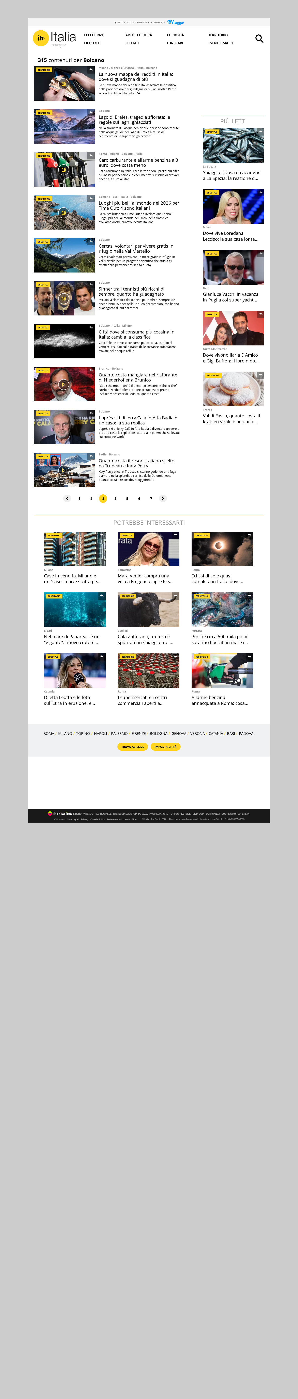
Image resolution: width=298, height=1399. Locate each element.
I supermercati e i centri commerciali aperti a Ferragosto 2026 (142, 703)
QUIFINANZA (213, 814)
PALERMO (119, 733)
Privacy (85, 819)
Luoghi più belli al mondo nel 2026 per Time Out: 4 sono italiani (139, 205)
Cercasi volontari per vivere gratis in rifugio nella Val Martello (136, 248)
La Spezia (209, 166)
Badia (102, 454)
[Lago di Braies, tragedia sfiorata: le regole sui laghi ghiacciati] (64, 126)
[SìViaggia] (175, 22)
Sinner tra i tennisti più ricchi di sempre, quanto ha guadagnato (131, 291)
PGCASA (143, 814)
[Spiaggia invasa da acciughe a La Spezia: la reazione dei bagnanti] (234, 145)
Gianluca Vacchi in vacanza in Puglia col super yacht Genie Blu (230, 300)
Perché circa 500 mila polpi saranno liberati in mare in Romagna (219, 642)
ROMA (49, 733)
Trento (207, 410)
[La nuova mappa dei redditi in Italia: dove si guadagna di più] (64, 83)
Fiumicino (125, 570)
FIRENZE (139, 733)
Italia (140, 68)
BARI (231, 733)
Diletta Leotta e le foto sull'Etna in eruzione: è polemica (67, 703)
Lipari (48, 631)
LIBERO (77, 814)
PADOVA (246, 733)
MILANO (65, 733)
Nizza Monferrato (215, 349)
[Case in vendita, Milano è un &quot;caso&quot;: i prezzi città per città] (75, 549)
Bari (115, 197)
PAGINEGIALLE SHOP (125, 814)
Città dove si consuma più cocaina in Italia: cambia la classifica (137, 334)
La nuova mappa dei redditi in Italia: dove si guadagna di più (136, 76)
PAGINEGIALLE (103, 814)
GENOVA (179, 733)
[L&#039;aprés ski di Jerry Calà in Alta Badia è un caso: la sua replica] (64, 427)
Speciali (132, 43)
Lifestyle (92, 43)
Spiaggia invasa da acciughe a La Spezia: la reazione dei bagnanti (231, 178)
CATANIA (216, 733)
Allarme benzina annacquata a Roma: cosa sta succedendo (218, 703)
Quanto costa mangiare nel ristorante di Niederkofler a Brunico (138, 377)
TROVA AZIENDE (132, 747)
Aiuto (134, 819)
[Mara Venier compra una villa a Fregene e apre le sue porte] (148, 549)
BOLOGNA (158, 733)
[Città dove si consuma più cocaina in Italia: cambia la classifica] (64, 341)
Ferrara (197, 631)
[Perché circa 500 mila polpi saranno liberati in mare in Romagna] (222, 609)
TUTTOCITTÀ (176, 814)
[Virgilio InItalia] (54, 39)
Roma (103, 154)
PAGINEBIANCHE (158, 814)
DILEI (188, 814)
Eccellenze (94, 35)
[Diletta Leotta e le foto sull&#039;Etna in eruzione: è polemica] (75, 670)
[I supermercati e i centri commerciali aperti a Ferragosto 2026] (148, 670)
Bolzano (151, 68)
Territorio (218, 35)
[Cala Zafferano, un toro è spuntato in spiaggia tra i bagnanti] (148, 609)
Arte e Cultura (138, 35)
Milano (103, 68)
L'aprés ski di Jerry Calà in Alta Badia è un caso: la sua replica (138, 420)
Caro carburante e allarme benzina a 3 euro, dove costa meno (138, 162)
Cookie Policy (97, 819)
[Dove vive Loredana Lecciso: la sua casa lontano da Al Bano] (234, 206)
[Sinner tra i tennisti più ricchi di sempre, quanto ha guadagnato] (64, 298)
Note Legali (73, 819)
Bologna (104, 197)
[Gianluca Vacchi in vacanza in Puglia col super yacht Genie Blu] (234, 267)
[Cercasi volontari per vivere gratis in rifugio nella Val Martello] (64, 255)
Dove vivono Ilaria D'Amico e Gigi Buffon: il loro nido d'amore (230, 360)
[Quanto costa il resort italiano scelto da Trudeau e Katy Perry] (64, 470)
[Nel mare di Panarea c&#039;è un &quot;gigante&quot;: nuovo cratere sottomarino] (75, 609)
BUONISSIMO (229, 814)
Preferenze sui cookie (118, 819)
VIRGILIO (88, 814)
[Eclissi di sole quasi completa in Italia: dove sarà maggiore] (222, 549)
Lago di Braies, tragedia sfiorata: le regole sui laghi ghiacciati (134, 119)
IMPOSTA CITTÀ (166, 747)
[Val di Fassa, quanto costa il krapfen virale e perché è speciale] (234, 389)
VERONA (197, 733)
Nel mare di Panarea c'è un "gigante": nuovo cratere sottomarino (72, 642)
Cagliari (123, 631)
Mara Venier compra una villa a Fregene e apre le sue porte (146, 581)
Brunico (104, 368)
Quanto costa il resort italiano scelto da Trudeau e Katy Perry (136, 463)
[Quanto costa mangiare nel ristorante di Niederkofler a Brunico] (64, 384)
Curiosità (175, 35)
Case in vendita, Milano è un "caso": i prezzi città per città (71, 581)
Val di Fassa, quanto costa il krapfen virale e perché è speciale (231, 421)
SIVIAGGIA (198, 814)
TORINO (83, 733)
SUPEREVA (243, 814)
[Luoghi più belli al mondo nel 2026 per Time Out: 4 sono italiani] (64, 212)
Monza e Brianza (122, 68)
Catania (49, 691)
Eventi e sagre (221, 43)
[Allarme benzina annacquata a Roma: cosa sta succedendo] (222, 670)
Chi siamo (59, 819)
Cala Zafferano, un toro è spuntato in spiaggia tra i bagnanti (144, 642)
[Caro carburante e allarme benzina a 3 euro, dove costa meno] (64, 169)
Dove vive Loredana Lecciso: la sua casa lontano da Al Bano (231, 239)
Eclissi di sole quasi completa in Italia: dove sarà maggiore (216, 581)
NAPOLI (100, 733)
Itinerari (175, 43)
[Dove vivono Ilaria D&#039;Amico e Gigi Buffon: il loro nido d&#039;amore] (234, 328)
